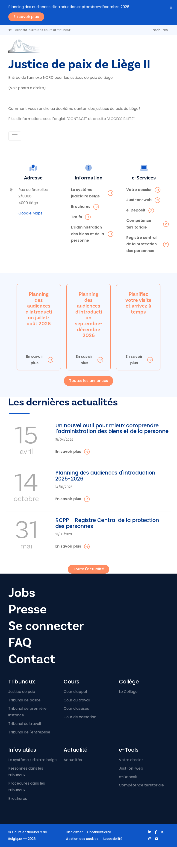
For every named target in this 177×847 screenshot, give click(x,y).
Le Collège (128, 691)
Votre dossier (131, 759)
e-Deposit (128, 777)
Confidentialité (99, 832)
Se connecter (46, 626)
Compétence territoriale (141, 785)
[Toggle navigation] (14, 136)
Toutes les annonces (88, 380)
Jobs (21, 593)
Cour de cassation (80, 717)
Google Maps (30, 213)
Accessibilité (112, 838)
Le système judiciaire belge (32, 759)
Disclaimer (74, 832)
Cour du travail (77, 700)
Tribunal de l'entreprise (29, 732)
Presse (27, 609)
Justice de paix (21, 691)
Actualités (73, 759)
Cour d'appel (75, 691)
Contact (31, 659)
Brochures (159, 30)
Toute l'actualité (88, 569)
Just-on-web (131, 768)
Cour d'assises (76, 708)
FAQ (20, 642)
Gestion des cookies (82, 838)
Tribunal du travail (24, 723)
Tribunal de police (24, 700)
